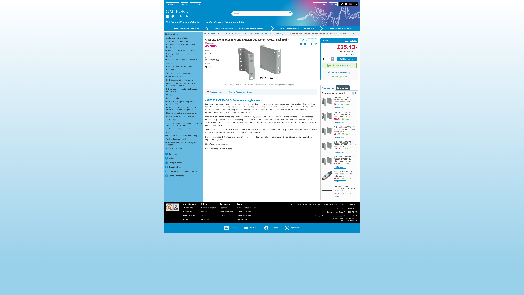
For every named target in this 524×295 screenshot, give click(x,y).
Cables (169, 63)
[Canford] (307, 42)
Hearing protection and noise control (182, 113)
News (185, 219)
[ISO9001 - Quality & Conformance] (172, 207)
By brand (173, 154)
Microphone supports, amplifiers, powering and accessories (180, 102)
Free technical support (341, 28)
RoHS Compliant (340, 77)
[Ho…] (206, 34)
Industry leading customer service (297, 28)
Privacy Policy (242, 219)
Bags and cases (173, 70)
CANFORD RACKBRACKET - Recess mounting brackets (232, 100)
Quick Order (205, 219)
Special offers (175, 167)
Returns (203, 215)
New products (175, 162)
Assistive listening (174, 148)
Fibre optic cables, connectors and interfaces (181, 55)
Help (184, 4)
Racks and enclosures (175, 76)
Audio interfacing (173, 120)
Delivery (353, 41)
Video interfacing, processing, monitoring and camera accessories (184, 124)
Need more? (346, 65)
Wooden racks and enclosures (179, 73)
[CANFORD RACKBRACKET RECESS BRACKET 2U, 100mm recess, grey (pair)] (354, 34)
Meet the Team (189, 215)
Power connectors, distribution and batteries (181, 46)
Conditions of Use (244, 212)
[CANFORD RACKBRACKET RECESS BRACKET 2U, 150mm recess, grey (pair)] (358, 34)
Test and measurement (176, 139)
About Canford (188, 208)
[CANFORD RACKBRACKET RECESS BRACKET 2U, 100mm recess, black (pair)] (260, 62)
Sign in (333, 4)
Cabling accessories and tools (179, 66)
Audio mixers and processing (178, 129)
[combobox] (262, 13)
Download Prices (226, 212)
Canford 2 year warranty (340, 73)
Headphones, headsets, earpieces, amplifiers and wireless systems (181, 108)
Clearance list (183, 171)
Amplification (171, 132)
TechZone (195, 4)
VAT (346, 41)
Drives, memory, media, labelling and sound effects (181, 90)
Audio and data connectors (177, 38)
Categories (171, 34)
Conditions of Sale (244, 215)
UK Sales (339, 208)
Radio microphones (174, 98)
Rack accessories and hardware (179, 80)
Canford (208, 53)
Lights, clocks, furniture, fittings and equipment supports (181, 84)
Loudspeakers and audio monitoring (181, 136)
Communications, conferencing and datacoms (181, 143)
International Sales (335, 212)
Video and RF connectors (177, 41)
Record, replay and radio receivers (181, 116)
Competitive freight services (185, 28)
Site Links (224, 215)
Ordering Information (208, 208)
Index (171, 158)
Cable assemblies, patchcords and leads (183, 59)
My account (320, 4)
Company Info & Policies (246, 208)
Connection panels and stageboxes (181, 50)
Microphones (172, 95)
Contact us (172, 4)
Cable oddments (176, 176)
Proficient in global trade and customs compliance (239, 28)
